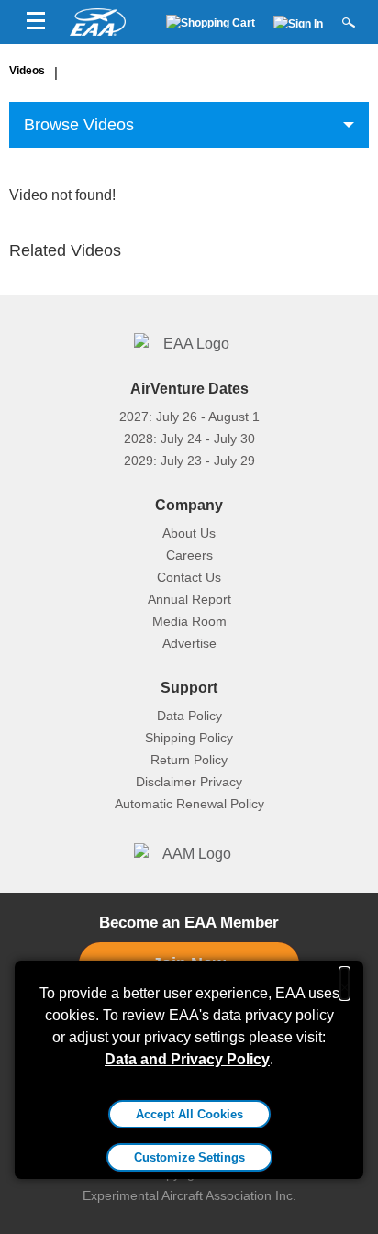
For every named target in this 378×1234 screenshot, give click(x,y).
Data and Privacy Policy (187, 1059)
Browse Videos (79, 125)
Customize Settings (189, 1157)
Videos (27, 70)
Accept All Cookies (189, 1114)
